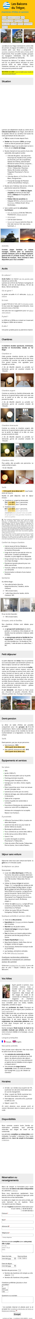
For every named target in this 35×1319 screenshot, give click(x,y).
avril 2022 (18, 1060)
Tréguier (10, 201)
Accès (22, 17)
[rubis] (5, 1292)
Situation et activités (14, 17)
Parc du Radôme (13, 213)
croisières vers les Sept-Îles (19, 895)
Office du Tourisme (17, 953)
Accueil (4, 17)
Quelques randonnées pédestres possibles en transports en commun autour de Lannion (16, 959)
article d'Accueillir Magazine (25, 539)
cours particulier (7, 1011)
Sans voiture (6, 24)
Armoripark (11, 217)
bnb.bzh (30, 1318)
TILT (11, 885)
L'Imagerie (18, 922)
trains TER (15, 910)
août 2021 (9, 1060)
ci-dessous (5, 1140)
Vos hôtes (14, 24)
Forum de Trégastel (14, 222)
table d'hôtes (24, 52)
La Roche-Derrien (25, 201)
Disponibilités (28, 24)
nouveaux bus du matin (17, 966)
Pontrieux (11, 203)
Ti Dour (21, 940)
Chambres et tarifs (7, 20)
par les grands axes (26, 279)
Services (26, 20)
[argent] (5, 1288)
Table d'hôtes (19, 20)
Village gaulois (21, 215)
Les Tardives (9, 951)
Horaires (20, 24)
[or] (5, 1286)
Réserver (4, 27)
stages (18, 1070)
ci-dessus (14, 1191)
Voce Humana (9, 947)
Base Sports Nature (11, 942)
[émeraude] (5, 1290)
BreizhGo (18, 904)
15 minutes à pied (27, 304)
